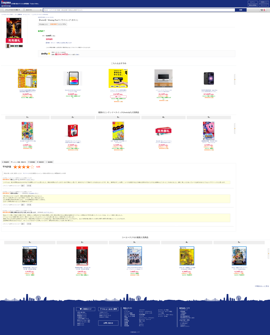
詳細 (77, 54)
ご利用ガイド (264, 2)
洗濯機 (126, 322)
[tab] (5, 161)
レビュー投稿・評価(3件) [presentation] (19, 162)
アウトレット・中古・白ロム (165, 314)
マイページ (264, 5)
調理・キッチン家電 (129, 316)
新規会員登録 (252, 5)
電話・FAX (142, 321)
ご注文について (103, 312)
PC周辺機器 (142, 314)
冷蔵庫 (126, 317)
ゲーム (141, 322)
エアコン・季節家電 (129, 314)
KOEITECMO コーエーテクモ (45, 17)
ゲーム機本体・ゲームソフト (22, 14)
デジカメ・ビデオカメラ (145, 311)
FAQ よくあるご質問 (109, 309)
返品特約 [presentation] (50, 162)
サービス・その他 (162, 316)
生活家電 (126, 321)
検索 (240, 10)
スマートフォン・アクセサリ (146, 317)
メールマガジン (184, 321)
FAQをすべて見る (104, 317)
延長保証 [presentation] (32, 162)
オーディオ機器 (128, 313)
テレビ (126, 310)
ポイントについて (104, 314)
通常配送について (81, 315)
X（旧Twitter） (184, 323)
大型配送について (81, 317)
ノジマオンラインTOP (7, 14)
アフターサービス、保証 (83, 321)
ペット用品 (161, 313)
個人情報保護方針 (185, 316)
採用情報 (182, 311)
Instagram (182, 325)
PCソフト (141, 325)
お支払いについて (81, 314)
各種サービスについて (105, 315)
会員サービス (80, 325)
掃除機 (126, 324)
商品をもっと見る (262, 286)
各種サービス (80, 323)
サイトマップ (183, 310)
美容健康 (126, 325)
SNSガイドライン (185, 326)
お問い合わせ (108, 323)
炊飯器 (126, 319)
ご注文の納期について (83, 318)
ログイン (252, 2)
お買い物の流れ (81, 312)
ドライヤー (142, 310)
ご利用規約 (183, 313)
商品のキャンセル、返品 (83, 320)
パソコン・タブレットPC (145, 313)
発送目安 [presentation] (41, 162)
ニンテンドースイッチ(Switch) (40, 14)
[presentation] (5, 161)
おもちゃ (141, 324)
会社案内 (182, 314)
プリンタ (141, 316)
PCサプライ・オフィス (145, 319)
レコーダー (127, 311)
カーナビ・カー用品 (163, 310)
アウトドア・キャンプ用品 (165, 311)
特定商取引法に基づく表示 (187, 317)
